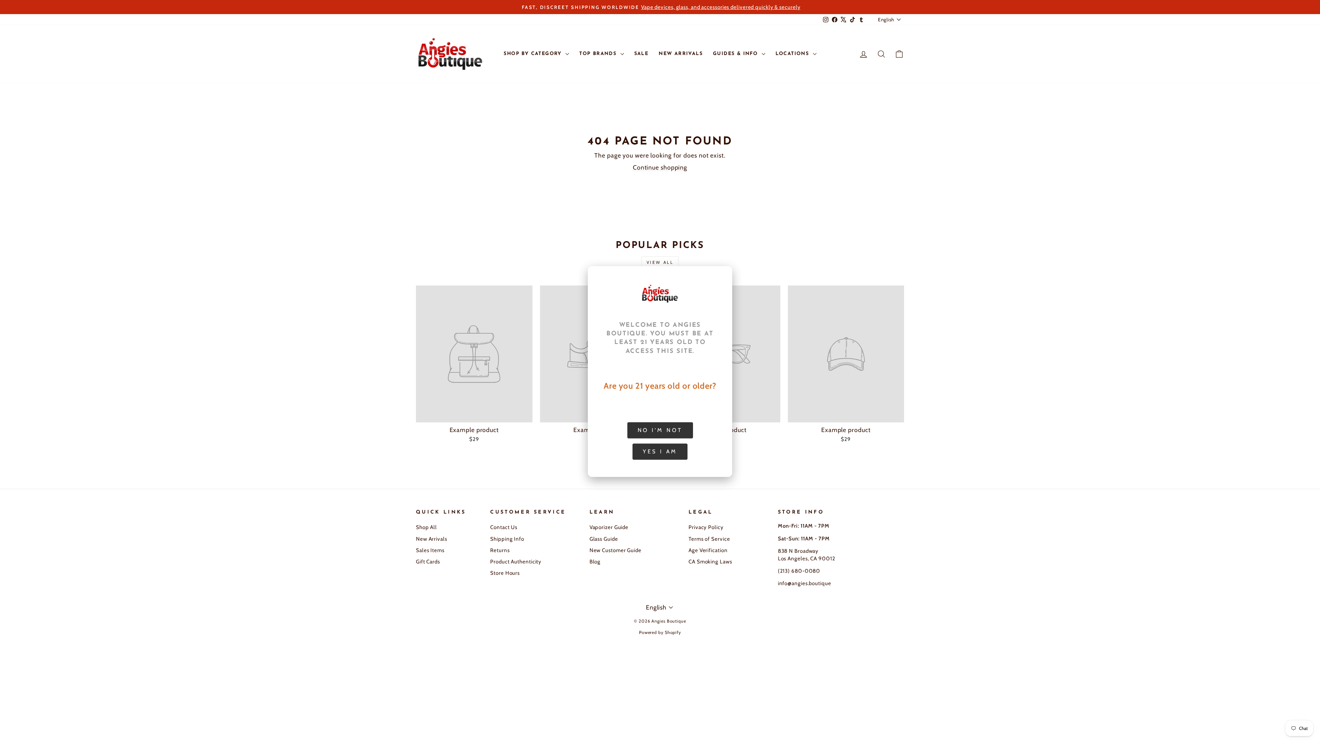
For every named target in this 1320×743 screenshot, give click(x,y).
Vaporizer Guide (609, 527)
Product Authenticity (515, 561)
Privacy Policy (706, 527)
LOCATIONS (793, 53)
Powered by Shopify (660, 632)
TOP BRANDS (598, 53)
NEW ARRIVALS (681, 53)
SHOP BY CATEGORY (534, 53)
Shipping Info (507, 539)
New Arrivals (431, 539)
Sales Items (430, 550)
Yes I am (660, 451)
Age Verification (708, 550)
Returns (499, 550)
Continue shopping (660, 167)
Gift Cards (428, 561)
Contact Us (503, 527)
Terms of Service (709, 539)
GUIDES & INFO (736, 53)
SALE (641, 53)
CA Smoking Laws (710, 561)
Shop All (426, 527)
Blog (595, 561)
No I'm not (660, 430)
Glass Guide (604, 539)
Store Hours (505, 573)
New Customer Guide (615, 550)
